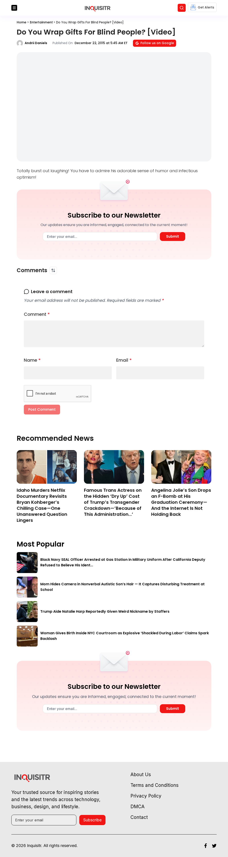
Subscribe (92, 820)
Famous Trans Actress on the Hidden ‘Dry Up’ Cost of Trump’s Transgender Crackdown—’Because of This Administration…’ (113, 502)
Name (32, 360)
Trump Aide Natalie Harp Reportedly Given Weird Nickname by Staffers (104, 611)
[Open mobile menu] (14, 8)
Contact (139, 817)
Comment (37, 314)
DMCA (137, 806)
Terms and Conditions (154, 785)
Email (124, 360)
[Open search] (182, 8)
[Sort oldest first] (53, 270)
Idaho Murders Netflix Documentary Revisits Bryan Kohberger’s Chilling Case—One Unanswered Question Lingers (42, 505)
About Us (140, 774)
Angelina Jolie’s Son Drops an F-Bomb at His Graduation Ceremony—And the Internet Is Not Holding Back (181, 502)
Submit (172, 236)
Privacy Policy (145, 796)
